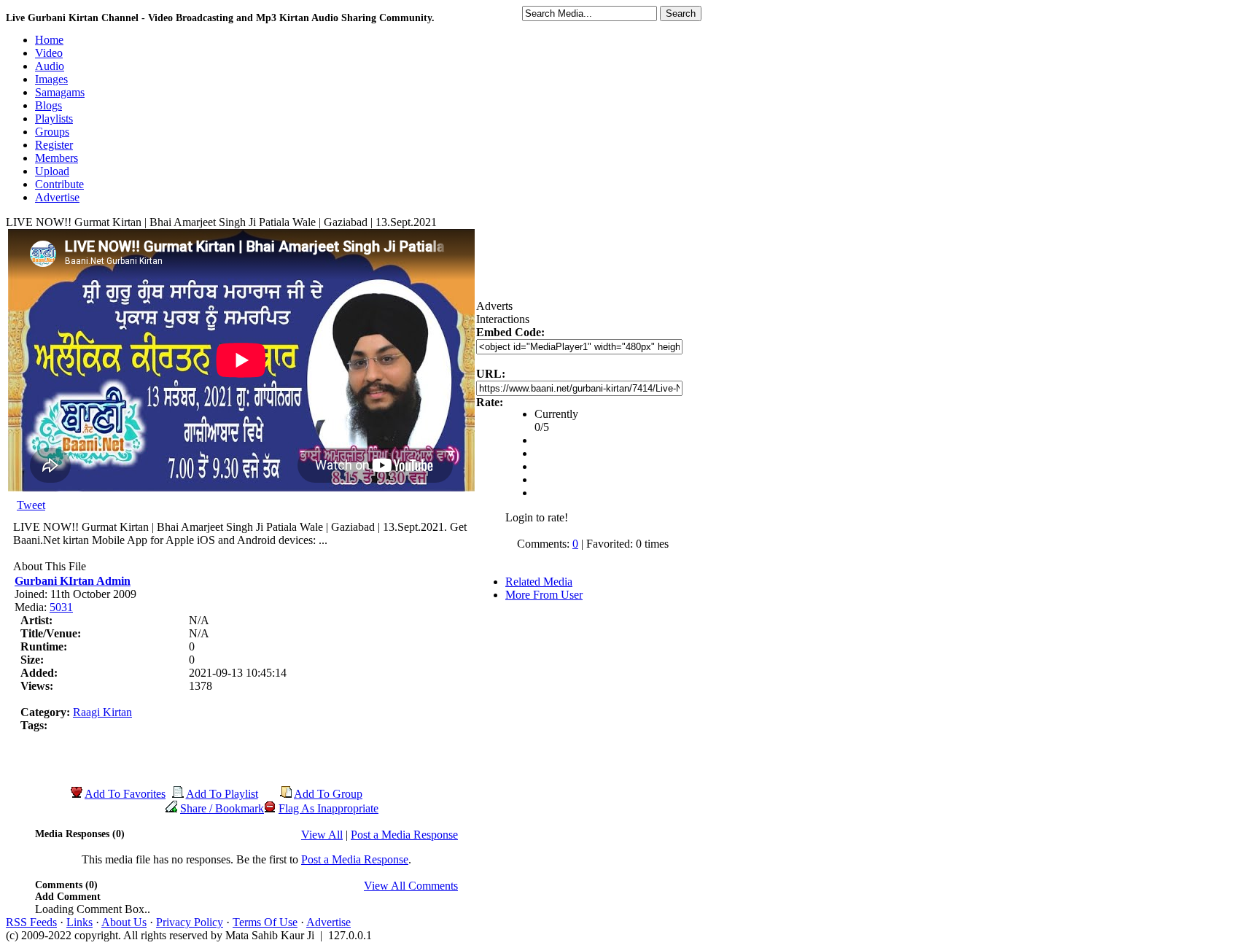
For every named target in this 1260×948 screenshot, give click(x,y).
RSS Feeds (31, 922)
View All (322, 834)
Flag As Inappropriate (328, 808)
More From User (544, 594)
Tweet (31, 505)
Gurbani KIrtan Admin (73, 581)
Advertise (328, 922)
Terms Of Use (265, 922)
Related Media (538, 581)
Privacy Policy (189, 922)
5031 (61, 607)
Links (79, 922)
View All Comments (411, 885)
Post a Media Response (404, 834)
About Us (124, 922)
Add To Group (328, 794)
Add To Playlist (222, 794)
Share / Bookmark (222, 808)
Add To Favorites (125, 794)
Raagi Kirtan (102, 712)
